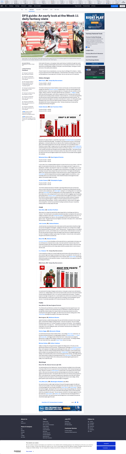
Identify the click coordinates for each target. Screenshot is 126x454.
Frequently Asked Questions (71, 432)
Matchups (45, 431)
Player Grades (46, 426)
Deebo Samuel (43, 107)
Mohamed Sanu (43, 157)
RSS (91, 431)
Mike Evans (42, 80)
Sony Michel (41, 174)
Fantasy (32, 9)
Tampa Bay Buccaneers (55, 80)
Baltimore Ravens (54, 317)
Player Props (45, 421)
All (22, 9)
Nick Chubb (46, 192)
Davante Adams (70, 335)
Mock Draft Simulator (47, 437)
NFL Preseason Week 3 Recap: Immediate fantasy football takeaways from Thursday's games (27, 83)
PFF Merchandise (68, 424)
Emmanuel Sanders (69, 139)
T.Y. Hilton (77, 335)
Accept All (106, 443)
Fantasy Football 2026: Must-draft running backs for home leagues (28, 78)
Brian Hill (41, 238)
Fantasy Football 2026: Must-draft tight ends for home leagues (27, 98)
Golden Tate (57, 393)
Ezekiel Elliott (65, 352)
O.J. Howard (42, 251)
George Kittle (78, 146)
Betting (57, 9)
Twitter (91, 421)
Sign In (122, 6)
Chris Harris (70, 333)
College (38, 9)
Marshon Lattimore (53, 89)
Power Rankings (46, 429)
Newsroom (23, 423)
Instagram (92, 423)
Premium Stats (46, 428)
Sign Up (95, 77)
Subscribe (67, 421)
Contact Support (68, 430)
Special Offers (68, 423)
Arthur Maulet (73, 387)
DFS (51, 9)
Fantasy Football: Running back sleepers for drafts (28, 94)
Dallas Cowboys (55, 343)
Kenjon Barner (55, 370)
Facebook (92, 426)
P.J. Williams (73, 92)
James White (42, 314)
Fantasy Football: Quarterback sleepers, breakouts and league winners (28, 113)
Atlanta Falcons (51, 238)
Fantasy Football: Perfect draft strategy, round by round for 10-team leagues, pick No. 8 (29, 118)
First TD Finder (46, 423)
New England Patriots (57, 157)
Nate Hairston (65, 387)
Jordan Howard (43, 180)
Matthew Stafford (77, 347)
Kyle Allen (42, 210)
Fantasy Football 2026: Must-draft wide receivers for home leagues (28, 103)
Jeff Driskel (73, 349)
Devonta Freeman (43, 241)
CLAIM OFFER (114, 6)
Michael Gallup (43, 343)
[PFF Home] (2, 6)
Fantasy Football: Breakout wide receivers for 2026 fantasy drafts (28, 89)
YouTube (92, 424)
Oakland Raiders (54, 223)
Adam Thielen (59, 340)
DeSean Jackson (52, 195)
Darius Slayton (49, 393)
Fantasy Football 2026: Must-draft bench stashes (27, 74)
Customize (105, 447)
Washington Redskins (57, 381)
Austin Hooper (72, 256)
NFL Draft (45, 9)
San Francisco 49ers (56, 107)
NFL (2, 1)
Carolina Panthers (52, 210)
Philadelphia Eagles (56, 180)
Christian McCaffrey (58, 215)
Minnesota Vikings (55, 331)
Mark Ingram (57, 190)
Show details (29, 451)
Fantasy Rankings (47, 434)
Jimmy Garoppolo (77, 147)
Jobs (22, 421)
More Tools (95, 63)
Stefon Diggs (42, 331)
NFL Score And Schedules (48, 424)
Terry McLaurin (43, 381)
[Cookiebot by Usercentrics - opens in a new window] (17, 451)
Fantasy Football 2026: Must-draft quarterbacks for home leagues (28, 108)
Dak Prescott (68, 355)
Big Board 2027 (46, 436)
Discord (91, 428)
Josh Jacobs (42, 223)
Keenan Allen (44, 336)
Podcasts (92, 429)
